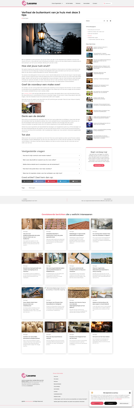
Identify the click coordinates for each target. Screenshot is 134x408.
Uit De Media (69, 3)
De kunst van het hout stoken (101, 336)
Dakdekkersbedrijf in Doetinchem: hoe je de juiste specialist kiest (54, 235)
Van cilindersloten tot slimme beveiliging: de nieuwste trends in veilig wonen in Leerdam (101, 137)
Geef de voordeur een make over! (96, 31)
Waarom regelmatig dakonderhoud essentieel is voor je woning (101, 269)
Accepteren (97, 403)
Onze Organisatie (56, 3)
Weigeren (110, 403)
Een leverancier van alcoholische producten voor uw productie (101, 92)
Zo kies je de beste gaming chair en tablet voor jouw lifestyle (101, 124)
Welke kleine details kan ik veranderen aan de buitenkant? (51, 164)
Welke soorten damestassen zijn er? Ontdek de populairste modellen (101, 117)
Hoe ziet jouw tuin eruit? (94, 29)
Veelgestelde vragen (93, 37)
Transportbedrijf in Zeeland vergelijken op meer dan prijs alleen (101, 54)
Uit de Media (57, 386)
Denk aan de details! (93, 33)
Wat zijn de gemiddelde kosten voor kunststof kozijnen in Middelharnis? (55, 269)
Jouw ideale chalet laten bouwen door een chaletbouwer (30, 304)
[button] (130, 393)
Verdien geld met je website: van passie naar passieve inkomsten (69, 401)
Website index (57, 396)
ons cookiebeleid (118, 399)
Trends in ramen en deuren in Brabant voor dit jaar (100, 47)
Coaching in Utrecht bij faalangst (101, 78)
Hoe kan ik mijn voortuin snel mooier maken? (51, 155)
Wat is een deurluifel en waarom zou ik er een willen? (51, 160)
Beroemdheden (57, 384)
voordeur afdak (28, 93)
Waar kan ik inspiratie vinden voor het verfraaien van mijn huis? (51, 173)
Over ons (56, 376)
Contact (95, 3)
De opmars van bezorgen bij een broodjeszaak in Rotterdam (101, 86)
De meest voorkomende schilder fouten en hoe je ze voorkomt (77, 269)
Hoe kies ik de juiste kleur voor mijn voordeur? (51, 168)
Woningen (25, 18)
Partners (78, 3)
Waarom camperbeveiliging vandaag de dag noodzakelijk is (102, 130)
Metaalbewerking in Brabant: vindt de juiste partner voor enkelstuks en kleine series (101, 67)
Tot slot (90, 35)
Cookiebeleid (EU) (58, 394)
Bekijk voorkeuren (124, 403)
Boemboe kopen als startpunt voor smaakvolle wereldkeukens (101, 111)
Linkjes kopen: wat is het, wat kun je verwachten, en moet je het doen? (70, 399)
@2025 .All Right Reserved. (32, 401)
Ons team (56, 378)
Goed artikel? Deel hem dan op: (96, 39)
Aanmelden (86, 3)
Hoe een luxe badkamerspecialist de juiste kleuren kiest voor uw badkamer (102, 60)
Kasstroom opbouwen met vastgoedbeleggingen (99, 73)
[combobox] (107, 3)
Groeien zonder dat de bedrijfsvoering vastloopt (99, 98)
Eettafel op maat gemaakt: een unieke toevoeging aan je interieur (32, 269)
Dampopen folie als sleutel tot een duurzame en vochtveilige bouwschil (102, 105)
